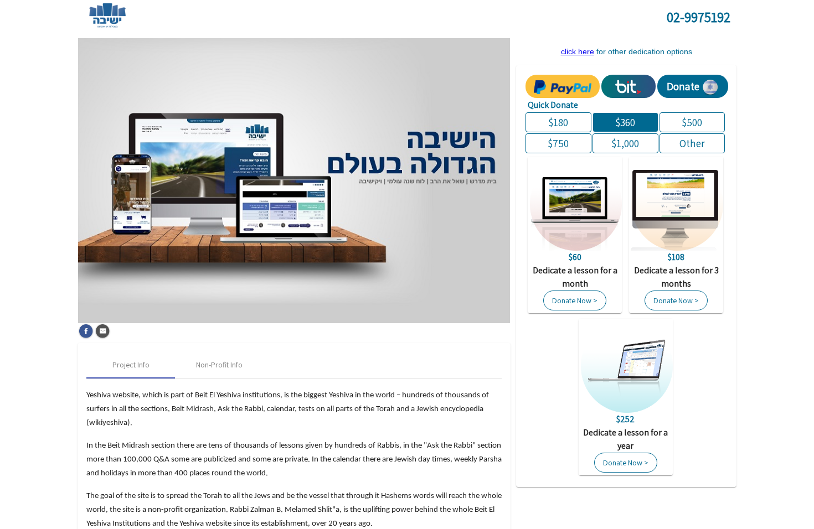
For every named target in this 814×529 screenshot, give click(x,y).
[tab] (130, 365)
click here (577, 51)
